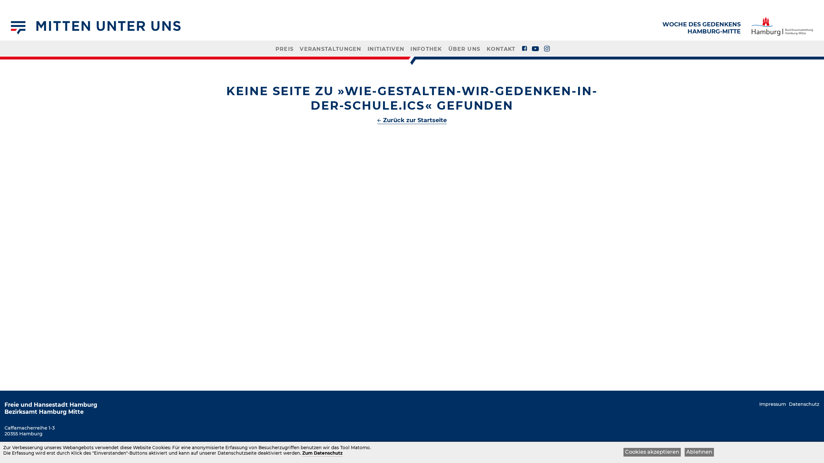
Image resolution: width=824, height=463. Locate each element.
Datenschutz (804, 404)
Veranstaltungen (330, 49)
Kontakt (501, 49)
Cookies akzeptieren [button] (652, 452)
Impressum (772, 404)
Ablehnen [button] (699, 452)
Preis (285, 49)
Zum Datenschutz (322, 453)
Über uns (464, 49)
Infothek (426, 49)
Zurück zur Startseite (414, 120)
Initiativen (386, 49)
